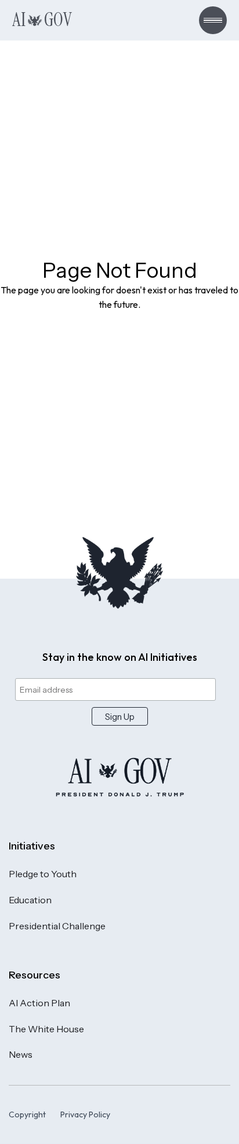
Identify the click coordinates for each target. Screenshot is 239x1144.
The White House (46, 1029)
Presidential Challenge (57, 926)
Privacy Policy (85, 1114)
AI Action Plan (39, 1003)
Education (30, 900)
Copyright (27, 1114)
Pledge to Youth (43, 874)
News (20, 1054)
